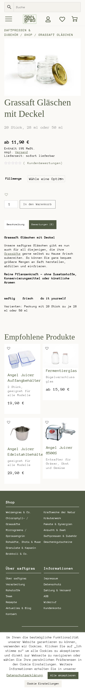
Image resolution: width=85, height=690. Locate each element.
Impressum (51, 578)
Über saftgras (16, 578)
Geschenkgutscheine (58, 542)
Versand (21, 152)
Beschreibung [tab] (16, 224)
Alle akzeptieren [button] (63, 675)
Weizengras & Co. (18, 512)
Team (9, 596)
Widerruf (50, 602)
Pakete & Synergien (58, 524)
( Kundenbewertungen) (43, 163)
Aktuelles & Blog (18, 608)
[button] (6, 194)
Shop (28, 35)
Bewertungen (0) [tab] (43, 224)
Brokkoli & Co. (17, 553)
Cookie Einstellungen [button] (43, 683)
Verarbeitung (15, 584)
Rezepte (11, 602)
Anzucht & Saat (55, 530)
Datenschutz (52, 584)
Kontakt (11, 614)
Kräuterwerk (52, 518)
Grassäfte (12, 253)
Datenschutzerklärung (25, 675)
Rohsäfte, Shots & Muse (23, 542)
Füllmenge (13, 178)
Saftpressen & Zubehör (60, 536)
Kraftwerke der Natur (59, 512)
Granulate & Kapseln (21, 547)
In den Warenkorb (37, 204)
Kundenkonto (52, 608)
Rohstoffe (13, 590)
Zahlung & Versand (57, 590)
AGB (46, 596)
